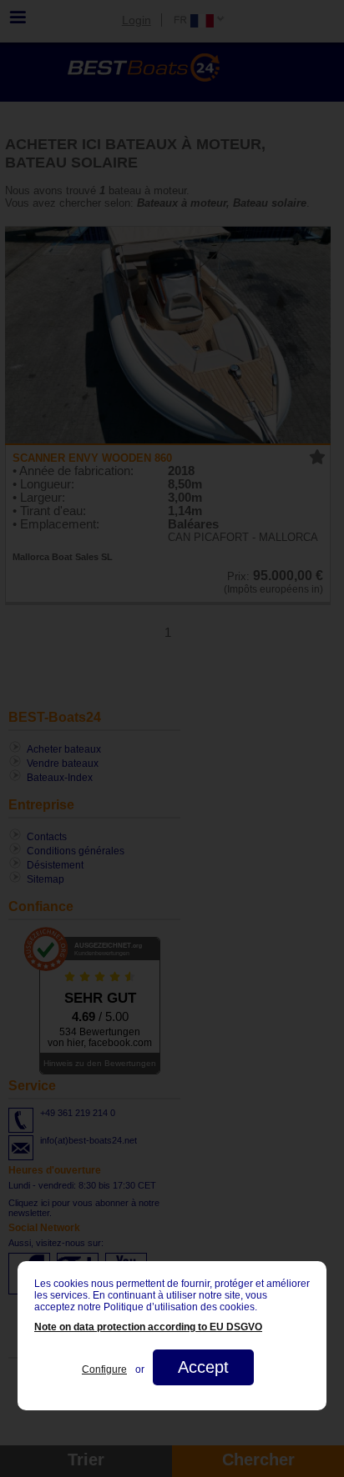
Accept (203, 1367)
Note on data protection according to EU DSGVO (148, 1327)
